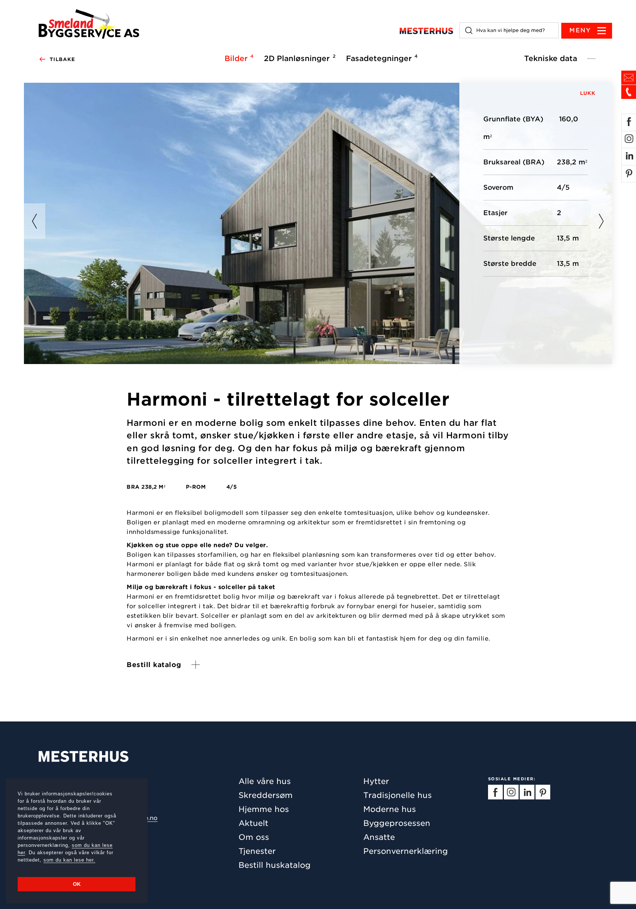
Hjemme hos (264, 809)
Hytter (376, 781)
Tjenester (257, 851)
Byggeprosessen (396, 823)
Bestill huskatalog (275, 865)
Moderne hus (389, 809)
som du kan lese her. (69, 860)
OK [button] (77, 884)
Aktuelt (253, 823)
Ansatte (379, 837)
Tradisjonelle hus (397, 795)
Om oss (254, 837)
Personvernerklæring (405, 851)
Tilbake (62, 59)
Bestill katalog (154, 665)
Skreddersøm (266, 795)
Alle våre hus (265, 781)
